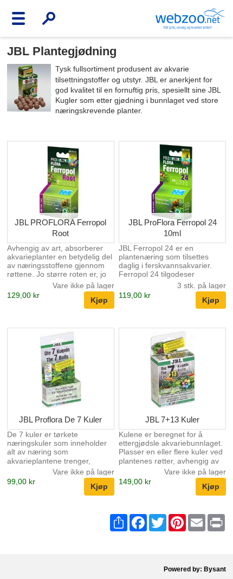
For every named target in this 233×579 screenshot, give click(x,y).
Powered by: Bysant (195, 569)
